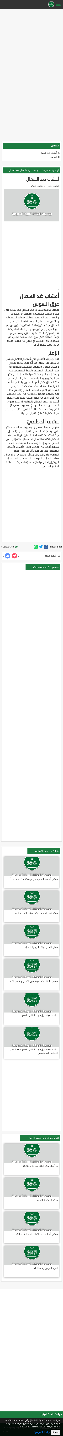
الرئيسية (55, 170)
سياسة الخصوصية (42, 1432)
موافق (55, 1432)
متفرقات (46, 170)
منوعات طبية (34, 170)
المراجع (53, 157)
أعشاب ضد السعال (48, 153)
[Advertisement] (31, 41)
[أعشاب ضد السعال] (46, 547)
